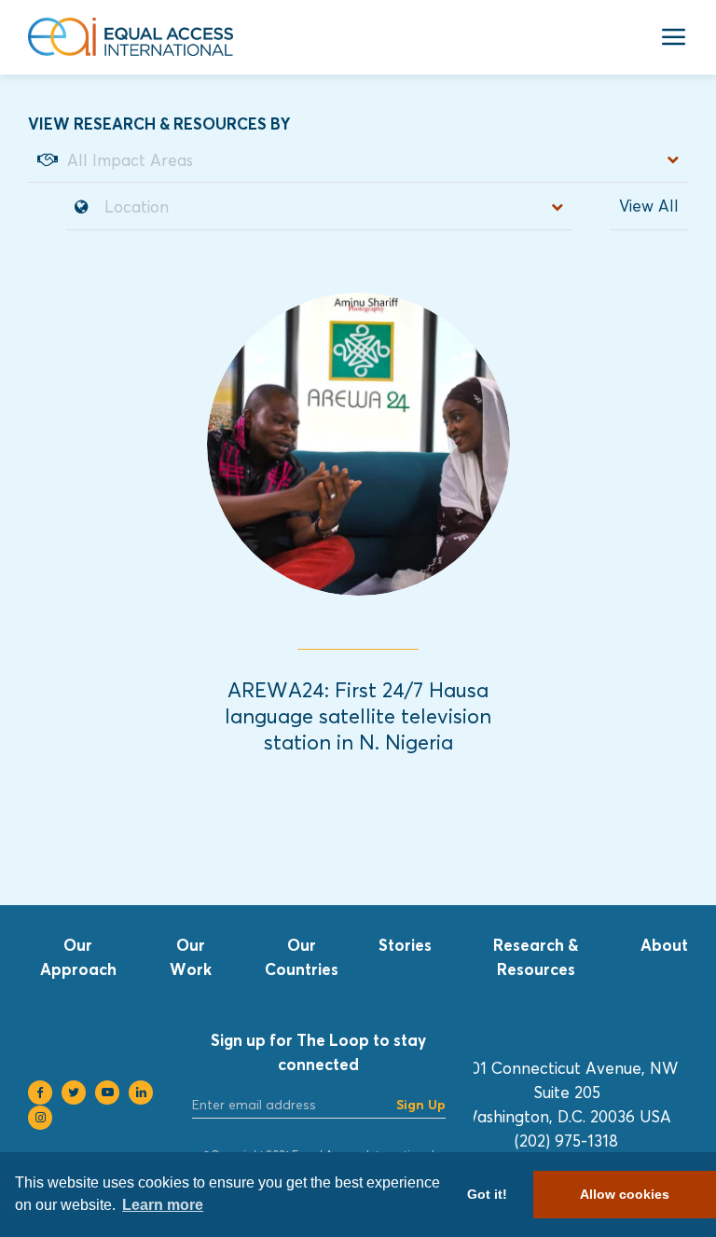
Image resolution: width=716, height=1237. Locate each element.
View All (649, 205)
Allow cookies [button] (624, 1194)
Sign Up (421, 1104)
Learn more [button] (162, 1205)
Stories (405, 945)
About (664, 945)
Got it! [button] (487, 1194)
